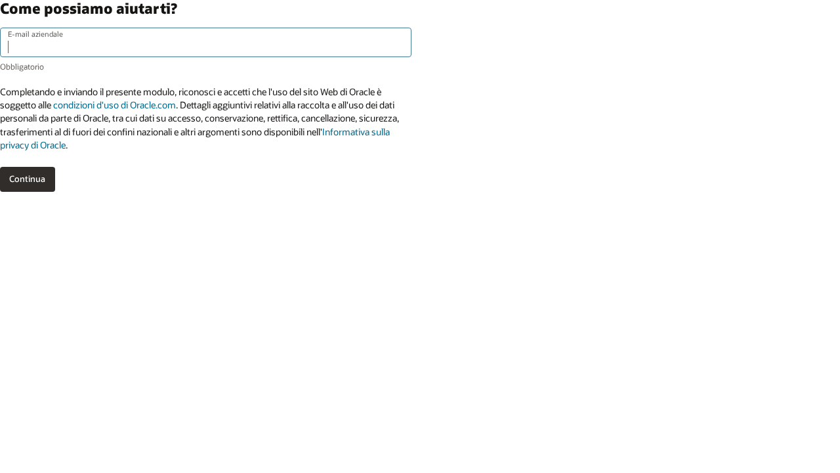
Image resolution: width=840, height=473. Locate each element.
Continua (27, 178)
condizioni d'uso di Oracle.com (114, 105)
